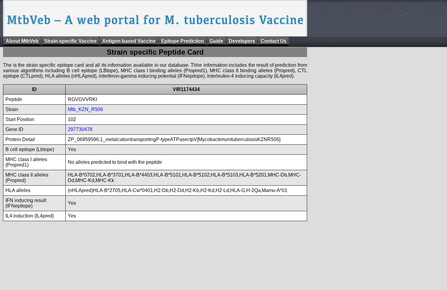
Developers (242, 41)
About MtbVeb (22, 41)
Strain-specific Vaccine (70, 41)
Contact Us (273, 41)
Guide (216, 41)
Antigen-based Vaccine (129, 41)
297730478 (80, 129)
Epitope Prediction (182, 41)
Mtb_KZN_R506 (85, 109)
